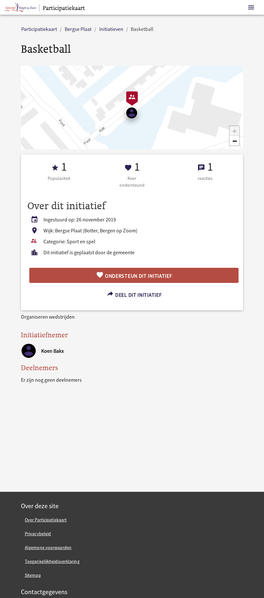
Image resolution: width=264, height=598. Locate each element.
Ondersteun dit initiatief (138, 276)
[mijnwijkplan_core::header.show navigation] (251, 7)
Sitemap (33, 575)
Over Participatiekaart (46, 520)
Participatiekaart (39, 29)
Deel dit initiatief (138, 295)
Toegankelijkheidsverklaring (52, 561)
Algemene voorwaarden (48, 547)
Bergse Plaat (78, 29)
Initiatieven (111, 29)
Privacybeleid (38, 534)
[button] (234, 131)
